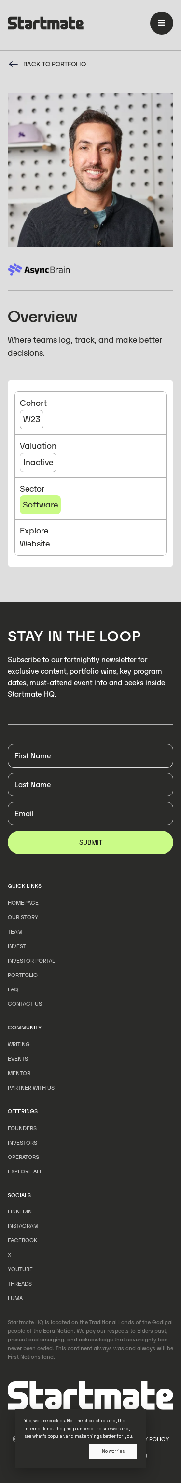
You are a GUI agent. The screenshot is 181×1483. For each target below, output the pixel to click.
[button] (161, 23)
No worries (113, 1451)
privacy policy (147, 1439)
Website (35, 543)
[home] (46, 25)
